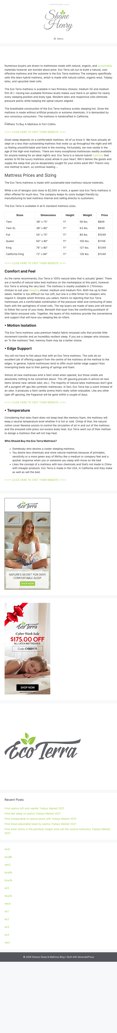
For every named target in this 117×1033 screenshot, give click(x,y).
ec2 (7, 919)
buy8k (8, 856)
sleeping (34, 290)
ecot (7, 849)
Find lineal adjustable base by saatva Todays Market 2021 (40, 823)
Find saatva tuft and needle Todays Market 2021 (34, 808)
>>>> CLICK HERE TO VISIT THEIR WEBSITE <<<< (35, 132)
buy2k (8, 895)
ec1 (7, 911)
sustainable (105, 65)
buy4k (8, 880)
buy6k (8, 872)
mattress (97, 155)
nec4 (8, 903)
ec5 (7, 888)
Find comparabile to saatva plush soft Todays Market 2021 (40, 818)
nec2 (8, 864)
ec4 (7, 934)
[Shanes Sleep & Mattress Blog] (58, 16)
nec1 (7, 942)
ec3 (7, 926)
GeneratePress (86, 956)
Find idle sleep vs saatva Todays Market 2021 (33, 813)
